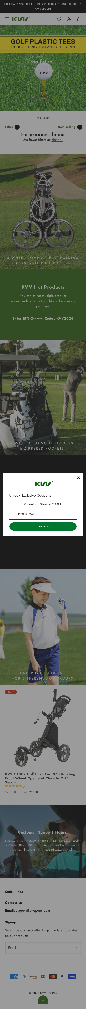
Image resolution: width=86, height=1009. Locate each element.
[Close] (78, 478)
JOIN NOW (43, 526)
